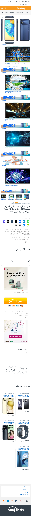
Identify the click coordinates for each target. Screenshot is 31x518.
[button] (2, 18)
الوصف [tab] (28, 261)
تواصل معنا (9, 1)
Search (5, 8)
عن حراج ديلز (17, 1)
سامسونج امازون (24, 372)
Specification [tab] (15, 261)
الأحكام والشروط (24, 4)
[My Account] (2, 8)
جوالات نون (8, 370)
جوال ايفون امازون (23, 370)
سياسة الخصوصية (26, 1)
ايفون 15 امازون (9, 369)
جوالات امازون (14, 370)
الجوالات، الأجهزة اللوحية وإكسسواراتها (14, 12)
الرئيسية (28, 12)
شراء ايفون (16, 372)
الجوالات (28, 203)
